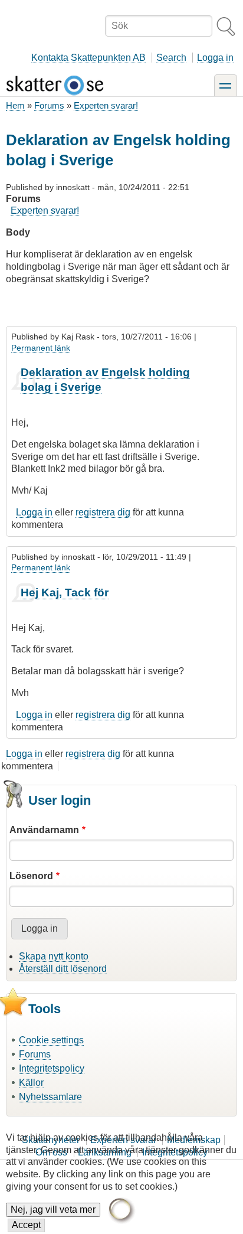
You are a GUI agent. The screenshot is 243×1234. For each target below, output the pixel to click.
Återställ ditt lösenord (63, 969)
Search (171, 58)
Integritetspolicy (51, 1068)
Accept (26, 1225)
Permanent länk (40, 347)
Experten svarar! (106, 105)
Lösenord (31, 876)
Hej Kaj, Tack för (65, 592)
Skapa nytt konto (53, 956)
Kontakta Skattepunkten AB (88, 58)
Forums (49, 105)
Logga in (215, 58)
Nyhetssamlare (50, 1097)
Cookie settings (51, 1040)
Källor (31, 1083)
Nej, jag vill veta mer (53, 1209)
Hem (15, 105)
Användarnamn (44, 830)
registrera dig (102, 512)
